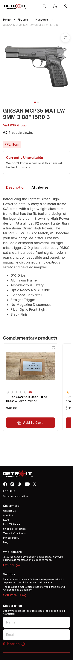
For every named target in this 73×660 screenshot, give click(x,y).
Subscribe (11, 644)
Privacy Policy (11, 537)
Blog (5, 542)
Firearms (23, 19)
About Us (8, 515)
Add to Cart (33, 423)
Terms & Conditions (14, 533)
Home (7, 19)
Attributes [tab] (40, 187)
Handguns (42, 19)
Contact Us (9, 510)
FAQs (6, 519)
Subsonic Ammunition (15, 496)
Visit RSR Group (15, 125)
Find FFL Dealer (12, 524)
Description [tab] (15, 187)
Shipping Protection (14, 528)
